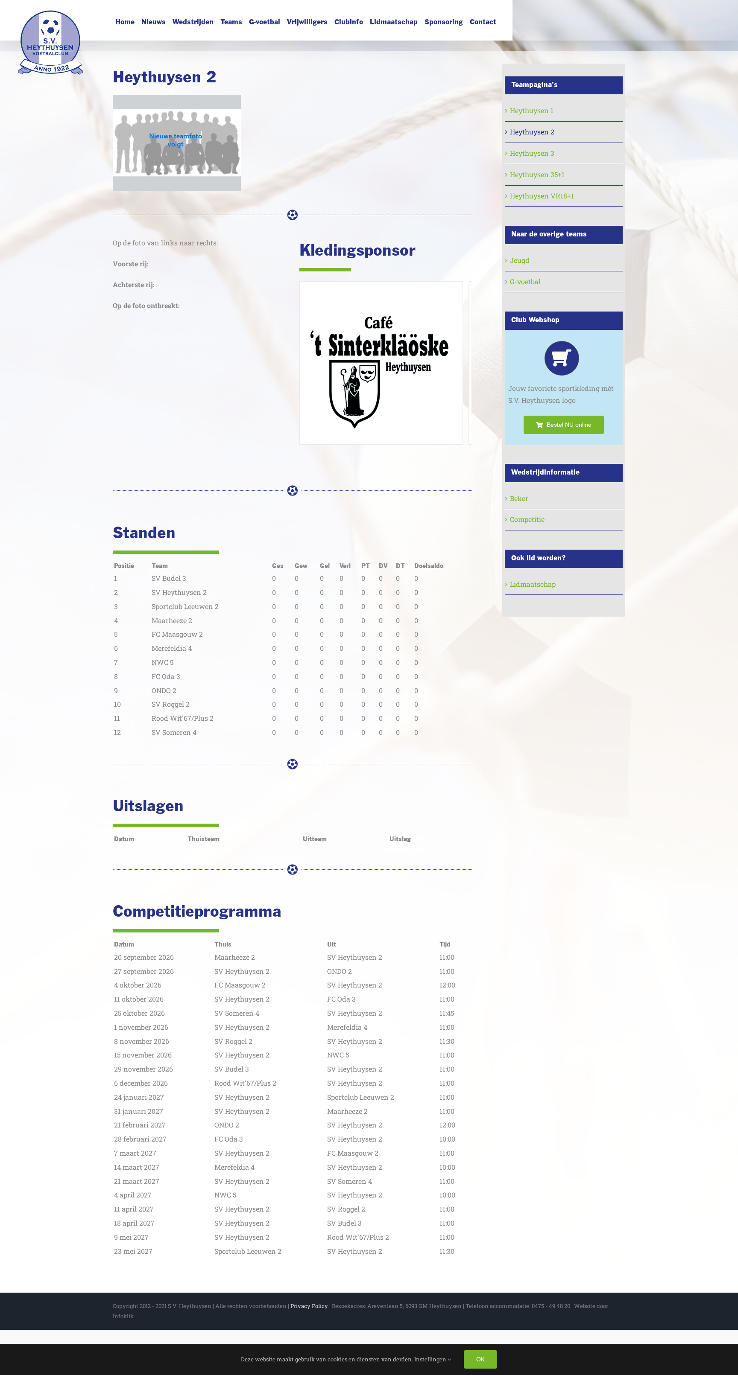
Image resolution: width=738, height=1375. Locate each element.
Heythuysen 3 (532, 153)
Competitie (527, 519)
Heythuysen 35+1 (537, 174)
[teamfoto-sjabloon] (177, 97)
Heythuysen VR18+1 (542, 195)
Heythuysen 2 (532, 131)
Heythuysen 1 (532, 110)
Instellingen (431, 1359)
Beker (519, 498)
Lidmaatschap (533, 584)
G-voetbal (525, 281)
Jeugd (520, 260)
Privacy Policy (309, 1314)
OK (480, 1359)
